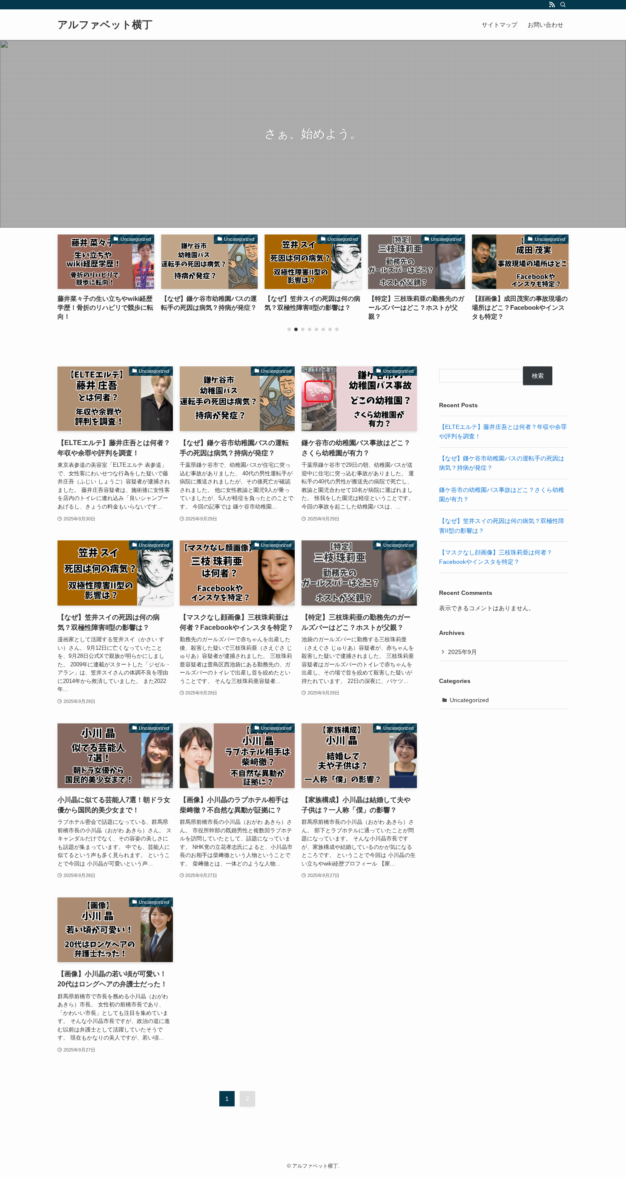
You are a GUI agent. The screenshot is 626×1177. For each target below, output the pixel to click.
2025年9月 (462, 651)
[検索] (563, 4)
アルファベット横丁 (104, 25)
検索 (538, 375)
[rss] (551, 4)
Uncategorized (469, 700)
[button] (289, 329)
